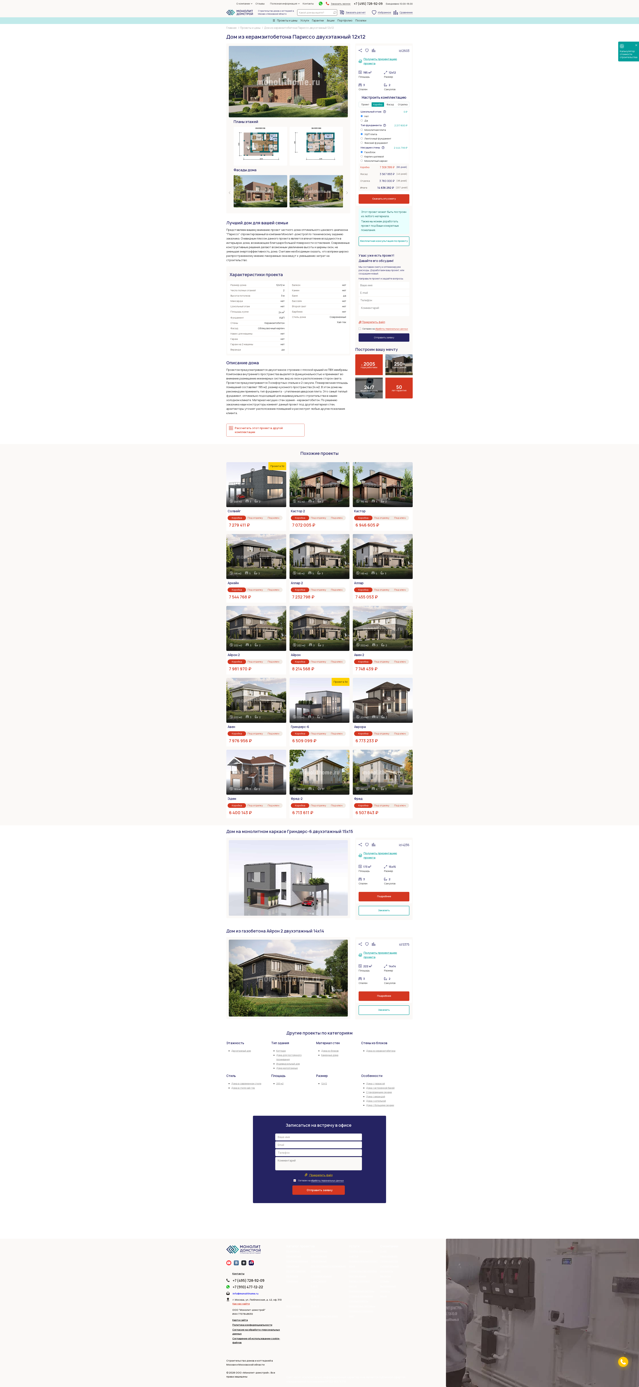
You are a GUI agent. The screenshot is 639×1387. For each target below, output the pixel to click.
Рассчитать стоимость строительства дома (312, 1316)
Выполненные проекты (388, 1288)
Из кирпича (293, 1251)
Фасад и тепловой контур (359, 1283)
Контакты (308, 3)
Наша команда (388, 1256)
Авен (231, 727)
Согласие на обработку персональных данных (256, 1331)
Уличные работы (358, 1301)
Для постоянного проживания (328, 1266)
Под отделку (255, 517)
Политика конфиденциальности (252, 1324)
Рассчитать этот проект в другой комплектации (259, 430)
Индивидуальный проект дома (363, 1264)
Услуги (304, 20)
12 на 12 (315, 1301)
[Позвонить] (623, 1362)
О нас (383, 1251)
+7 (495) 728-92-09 (368, 4)
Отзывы (260, 3)
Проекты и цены (286, 20)
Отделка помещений (361, 1296)
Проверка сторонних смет (361, 1313)
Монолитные (293, 1256)
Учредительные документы (389, 1269)
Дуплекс (316, 1271)
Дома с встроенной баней (380, 1087)
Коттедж (281, 1050)
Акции (330, 20)
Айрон (296, 655)
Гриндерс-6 (300, 727)
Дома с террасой (375, 1083)
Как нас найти (241, 1303)
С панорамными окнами (379, 1092)
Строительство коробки (363, 1271)
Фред (358, 799)
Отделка (403, 104)
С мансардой (318, 1281)
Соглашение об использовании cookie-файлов (256, 1340)
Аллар (359, 583)
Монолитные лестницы (362, 1306)
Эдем (232, 799)
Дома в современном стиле (246, 1083)
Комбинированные (297, 1261)
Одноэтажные (319, 1251)
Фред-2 (297, 799)
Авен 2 (359, 655)
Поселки (360, 20)
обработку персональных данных (391, 328)
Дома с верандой (375, 1096)
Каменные (292, 1281)
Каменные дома (329, 1055)
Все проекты (293, 1306)
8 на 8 (314, 1286)
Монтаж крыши (357, 1276)
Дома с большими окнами (380, 1105)
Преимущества (389, 1261)
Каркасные (292, 1266)
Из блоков (292, 1276)
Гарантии (318, 20)
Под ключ (273, 517)
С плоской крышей (321, 1276)
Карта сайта (240, 1320)
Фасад (390, 104)
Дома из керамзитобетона (380, 1050)
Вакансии (385, 1276)
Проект (365, 104)
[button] (229, 193)
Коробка (377, 104)
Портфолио (344, 20)
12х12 (324, 1083)
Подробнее (384, 896)
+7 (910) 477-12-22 (248, 1287)
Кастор (360, 511)
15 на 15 (315, 1306)
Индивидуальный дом (288, 1063)
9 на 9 (314, 1291)
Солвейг (234, 511)
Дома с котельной (376, 1100)
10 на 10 (315, 1296)
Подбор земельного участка (361, 1254)
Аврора (360, 727)
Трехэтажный (319, 1261)
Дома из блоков (329, 1050)
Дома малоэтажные (287, 1068)
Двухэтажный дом (241, 1050)
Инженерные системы (361, 1291)
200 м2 (280, 1083)
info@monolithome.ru (245, 1293)
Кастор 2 (298, 511)
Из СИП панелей (296, 1271)
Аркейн (233, 583)
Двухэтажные (319, 1256)
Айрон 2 (234, 655)
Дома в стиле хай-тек (243, 1087)
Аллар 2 (297, 583)
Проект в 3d (277, 466)
